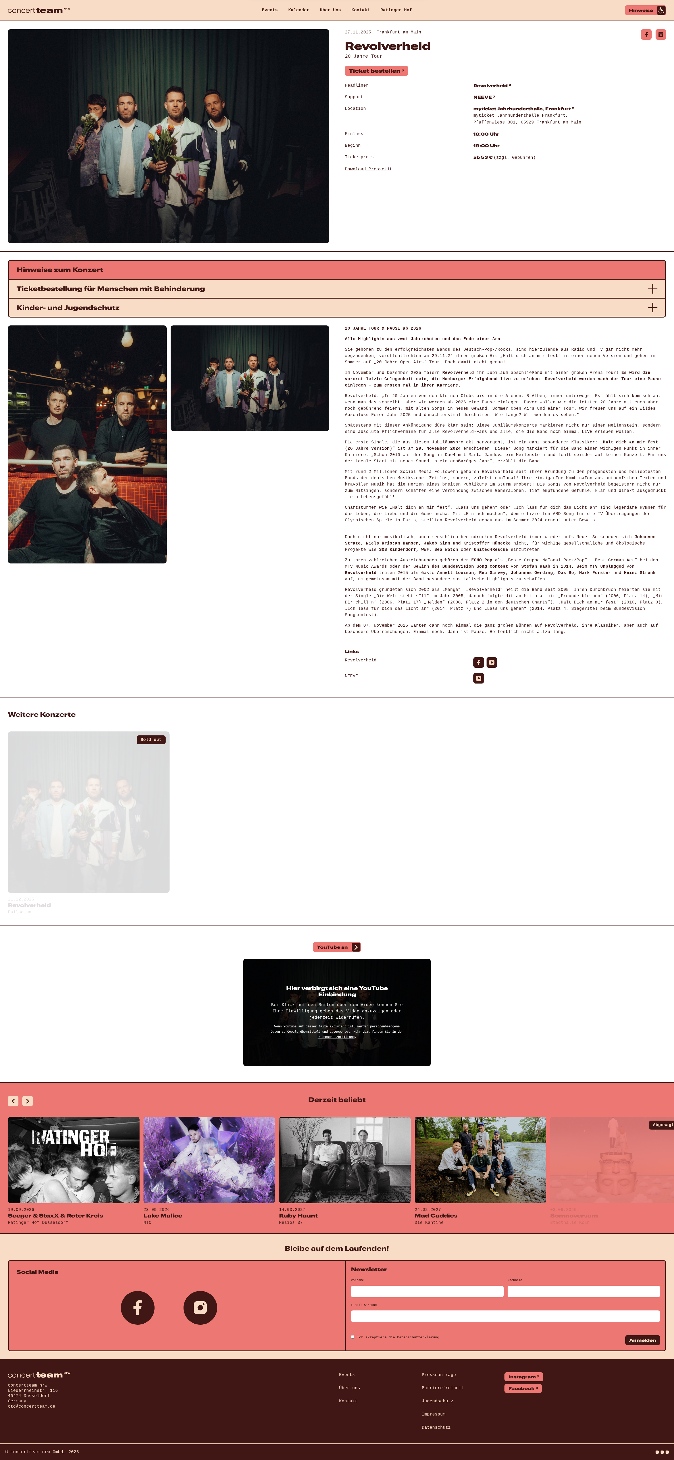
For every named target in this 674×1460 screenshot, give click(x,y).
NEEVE (482, 97)
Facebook (521, 1388)
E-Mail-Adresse (364, 1305)
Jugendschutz (437, 1401)
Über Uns (330, 10)
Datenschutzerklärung (336, 1037)
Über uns (349, 1388)
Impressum (433, 1414)
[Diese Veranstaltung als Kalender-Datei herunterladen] (661, 34)
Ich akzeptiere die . (399, 1337)
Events (270, 10)
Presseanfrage (439, 1375)
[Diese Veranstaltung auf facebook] (646, 34)
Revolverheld (490, 85)
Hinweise (641, 10)
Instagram (522, 1376)
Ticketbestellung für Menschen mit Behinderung (111, 289)
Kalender (298, 10)
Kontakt (360, 10)
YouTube (332, 947)
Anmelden (642, 1340)
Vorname (357, 1280)
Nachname (515, 1280)
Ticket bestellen (374, 70)
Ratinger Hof (396, 10)
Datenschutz (436, 1427)
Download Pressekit (368, 169)
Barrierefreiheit (443, 1388)
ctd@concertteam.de (31, 1406)
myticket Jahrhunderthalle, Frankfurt (522, 108)
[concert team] (39, 10)
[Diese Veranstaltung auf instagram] (492, 662)
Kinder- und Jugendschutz (68, 307)
